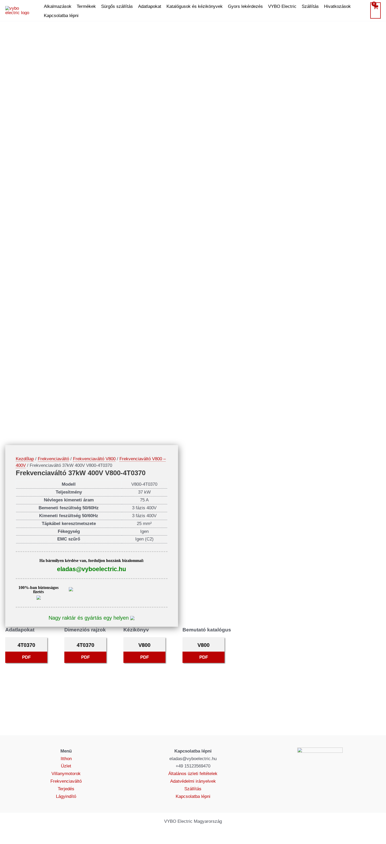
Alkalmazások (57, 6)
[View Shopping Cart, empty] (375, 10)
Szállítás (310, 6)
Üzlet (66, 766)
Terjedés (66, 788)
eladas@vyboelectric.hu (91, 569)
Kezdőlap (25, 458)
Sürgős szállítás (117, 6)
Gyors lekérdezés (245, 6)
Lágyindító (66, 796)
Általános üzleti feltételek (192, 773)
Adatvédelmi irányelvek (193, 781)
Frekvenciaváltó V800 (94, 458)
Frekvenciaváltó (53, 458)
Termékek (86, 6)
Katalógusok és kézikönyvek (194, 6)
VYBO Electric (282, 6)
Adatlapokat (149, 6)
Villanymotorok (66, 773)
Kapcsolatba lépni (61, 15)
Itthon (66, 758)
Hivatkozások (337, 6)
